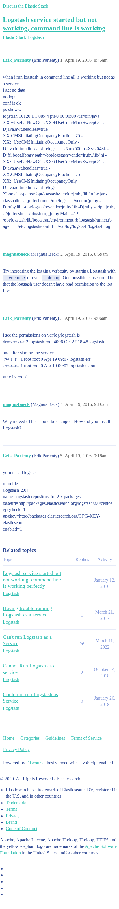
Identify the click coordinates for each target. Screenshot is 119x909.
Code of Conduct (21, 828)
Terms (11, 809)
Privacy (13, 815)
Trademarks (16, 802)
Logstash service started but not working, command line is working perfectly (32, 579)
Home (8, 738)
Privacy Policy (16, 749)
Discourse (35, 762)
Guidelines (55, 738)
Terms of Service (86, 738)
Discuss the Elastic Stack (25, 5)
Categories (30, 738)
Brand (11, 822)
